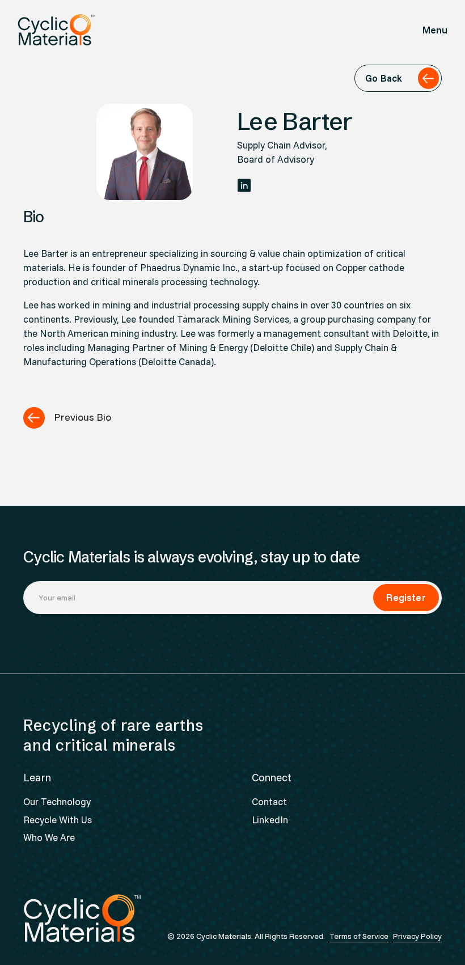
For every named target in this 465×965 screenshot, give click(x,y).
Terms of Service (358, 936)
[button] (435, 30)
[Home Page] (56, 30)
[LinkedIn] (244, 185)
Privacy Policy (417, 936)
